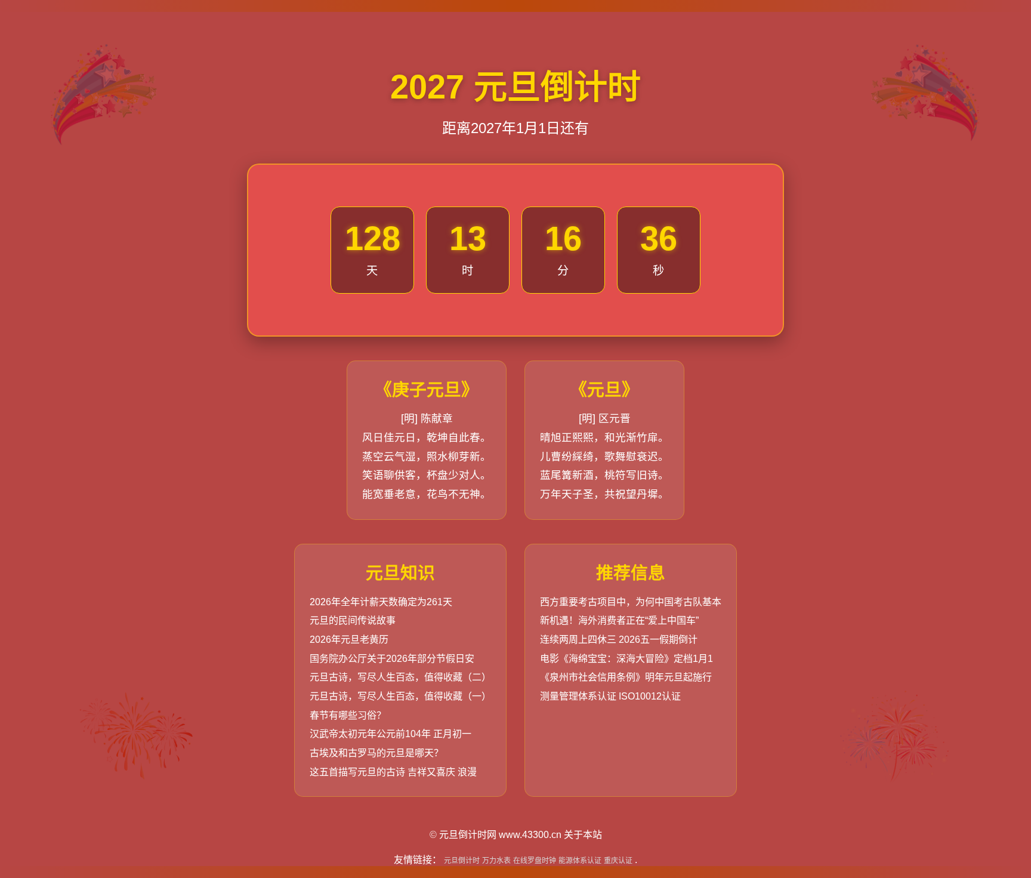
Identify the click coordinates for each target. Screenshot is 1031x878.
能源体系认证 (579, 861)
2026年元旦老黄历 (349, 639)
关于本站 (583, 835)
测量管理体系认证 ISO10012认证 (610, 696)
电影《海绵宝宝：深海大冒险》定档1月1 (626, 659)
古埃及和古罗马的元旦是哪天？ (376, 753)
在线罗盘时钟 (534, 861)
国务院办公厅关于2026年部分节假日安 (392, 659)
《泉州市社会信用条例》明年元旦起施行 (626, 677)
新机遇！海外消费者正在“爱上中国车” (619, 620)
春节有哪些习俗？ (348, 715)
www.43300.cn (530, 835)
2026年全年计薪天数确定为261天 (381, 602)
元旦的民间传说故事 (353, 620)
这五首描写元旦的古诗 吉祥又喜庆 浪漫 (393, 772)
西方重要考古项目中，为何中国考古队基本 (630, 602)
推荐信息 (630, 573)
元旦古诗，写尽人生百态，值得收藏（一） (400, 696)
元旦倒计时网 (467, 835)
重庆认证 (618, 861)
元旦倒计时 (462, 861)
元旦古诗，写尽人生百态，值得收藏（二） (400, 677)
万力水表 (496, 861)
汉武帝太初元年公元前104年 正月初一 (390, 734)
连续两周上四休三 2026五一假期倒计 (618, 639)
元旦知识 (400, 573)
